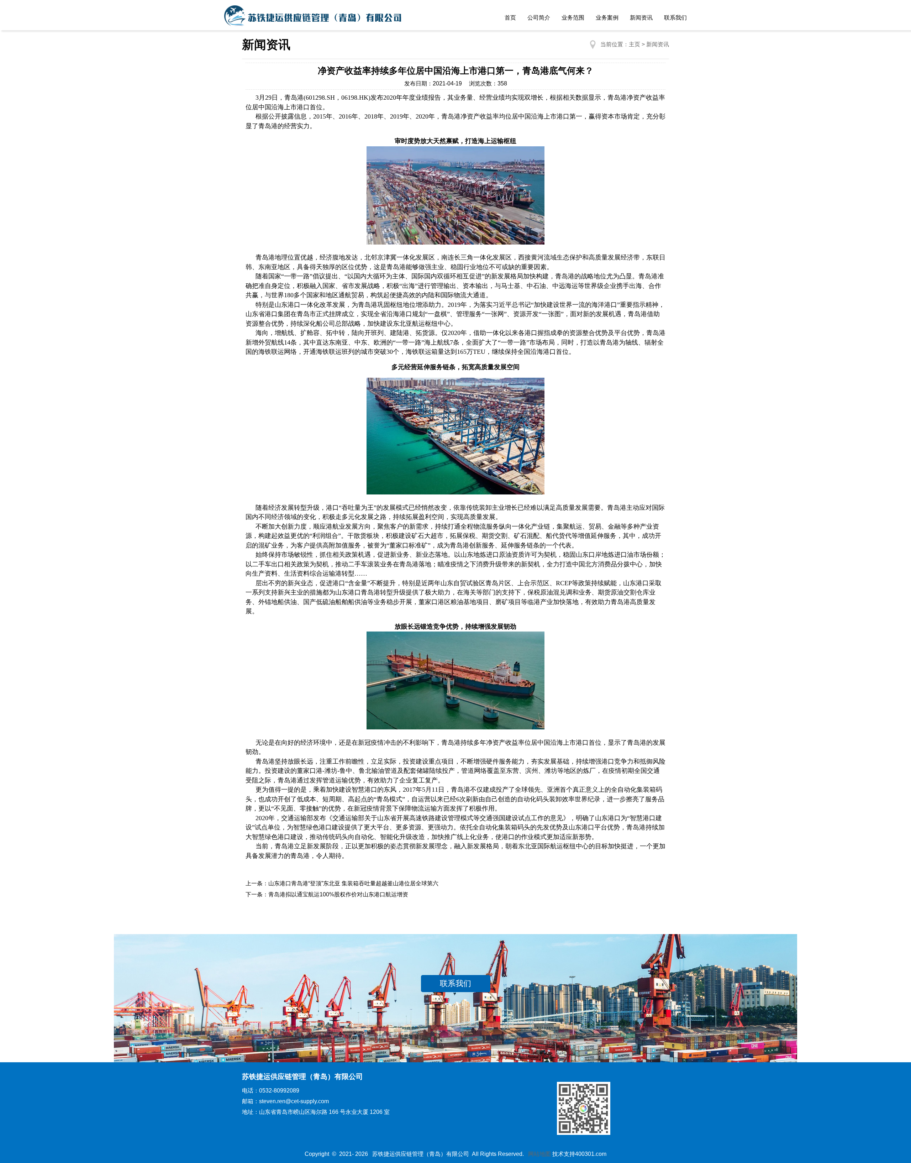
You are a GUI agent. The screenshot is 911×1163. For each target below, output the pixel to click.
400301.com (590, 1154)
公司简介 (538, 18)
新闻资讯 (641, 18)
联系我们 (675, 18)
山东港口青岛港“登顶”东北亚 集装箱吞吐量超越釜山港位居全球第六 (353, 883)
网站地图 (539, 1154)
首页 (510, 18)
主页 (634, 44)
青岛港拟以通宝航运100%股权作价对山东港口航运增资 (338, 894)
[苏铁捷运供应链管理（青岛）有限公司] (313, 17)
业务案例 (607, 18)
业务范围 (573, 18)
